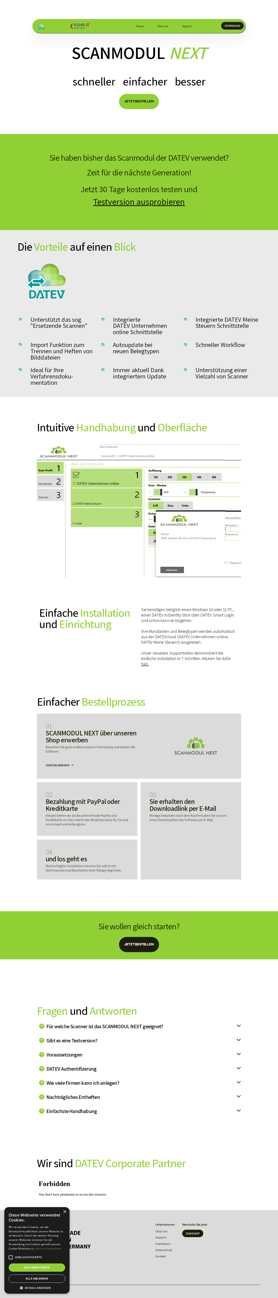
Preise (140, 26)
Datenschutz (164, 1250)
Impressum (163, 1244)
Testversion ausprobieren (139, 201)
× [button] (64, 1211)
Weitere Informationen (48, 1248)
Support (187, 26)
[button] (10, 1257)
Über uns (162, 26)
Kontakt (161, 1256)
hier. (145, 664)
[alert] (37, 1250)
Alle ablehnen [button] (37, 1278)
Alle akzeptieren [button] (37, 1267)
